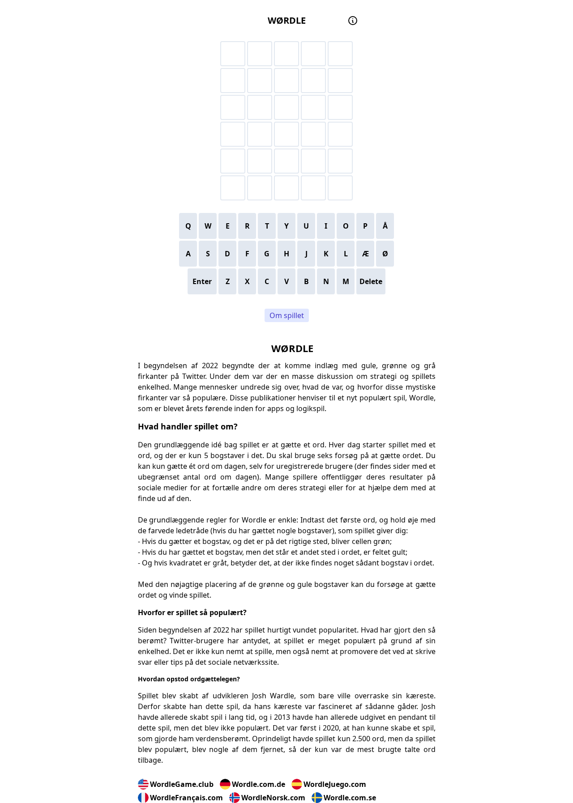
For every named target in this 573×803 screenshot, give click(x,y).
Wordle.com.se (350, 798)
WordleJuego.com (335, 784)
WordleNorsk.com (273, 798)
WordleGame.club (182, 784)
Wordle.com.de (258, 784)
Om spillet (286, 315)
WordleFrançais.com (186, 798)
